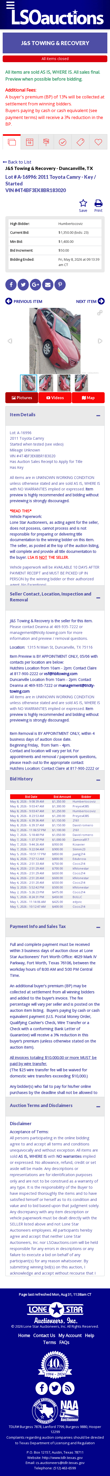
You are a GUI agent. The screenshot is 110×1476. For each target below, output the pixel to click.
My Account (70, 1335)
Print (98, 210)
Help (89, 1335)
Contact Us (44, 1335)
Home (24, 1335)
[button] (100, 312)
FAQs (64, 1342)
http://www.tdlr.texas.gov (62, 1457)
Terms (49, 1342)
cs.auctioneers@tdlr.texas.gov (60, 1462)
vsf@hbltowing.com (60, 673)
